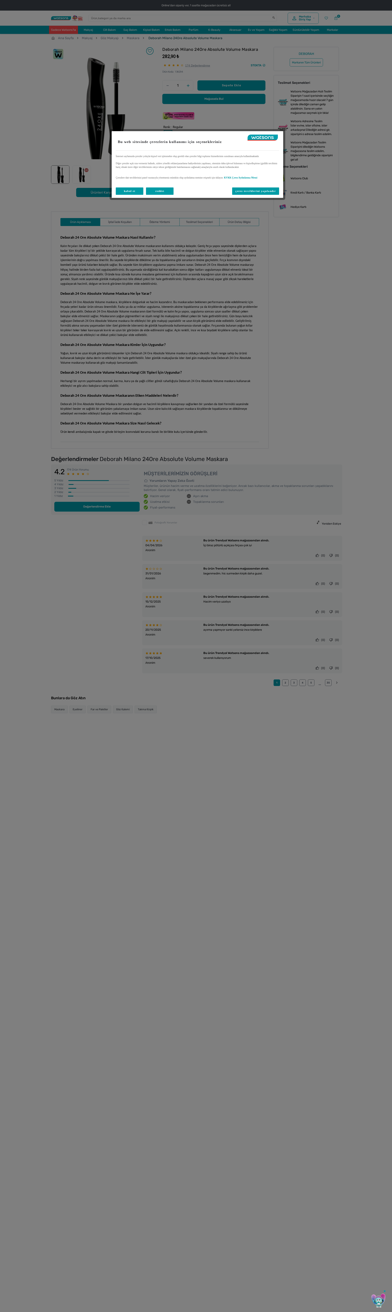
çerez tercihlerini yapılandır (255, 191)
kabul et (129, 191)
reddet (159, 191)
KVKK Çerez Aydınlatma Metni (240, 177)
